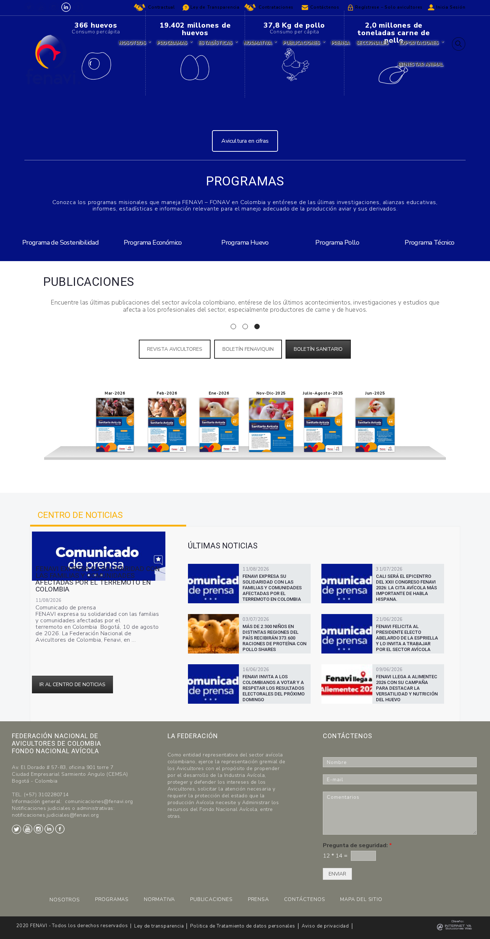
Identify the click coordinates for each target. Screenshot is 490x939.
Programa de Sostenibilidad (60, 242)
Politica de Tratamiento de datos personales (242, 926)
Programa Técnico (429, 242)
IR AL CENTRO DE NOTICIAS (72, 684)
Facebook (78, 7)
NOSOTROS (65, 899)
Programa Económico (153, 242)
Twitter (29, 7)
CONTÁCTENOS (304, 899)
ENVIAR (337, 873)
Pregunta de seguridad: (357, 845)
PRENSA (258, 899)
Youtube (41, 7)
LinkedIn (66, 7)
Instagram (53, 7)
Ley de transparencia (159, 926)
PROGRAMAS (112, 899)
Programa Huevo (245, 242)
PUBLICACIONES (211, 899)
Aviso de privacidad (325, 926)
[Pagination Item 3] (257, 326)
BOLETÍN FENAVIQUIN (248, 349)
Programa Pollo (337, 242)
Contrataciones (276, 7)
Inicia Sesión (450, 7)
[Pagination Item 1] (233, 326)
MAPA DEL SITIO (361, 899)
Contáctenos (324, 7)
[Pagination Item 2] (245, 326)
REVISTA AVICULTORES (174, 349)
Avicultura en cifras (245, 141)
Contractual (161, 7)
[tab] (108, 515)
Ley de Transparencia (215, 7)
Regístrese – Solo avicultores (389, 7)
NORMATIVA (159, 899)
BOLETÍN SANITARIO (318, 349)
